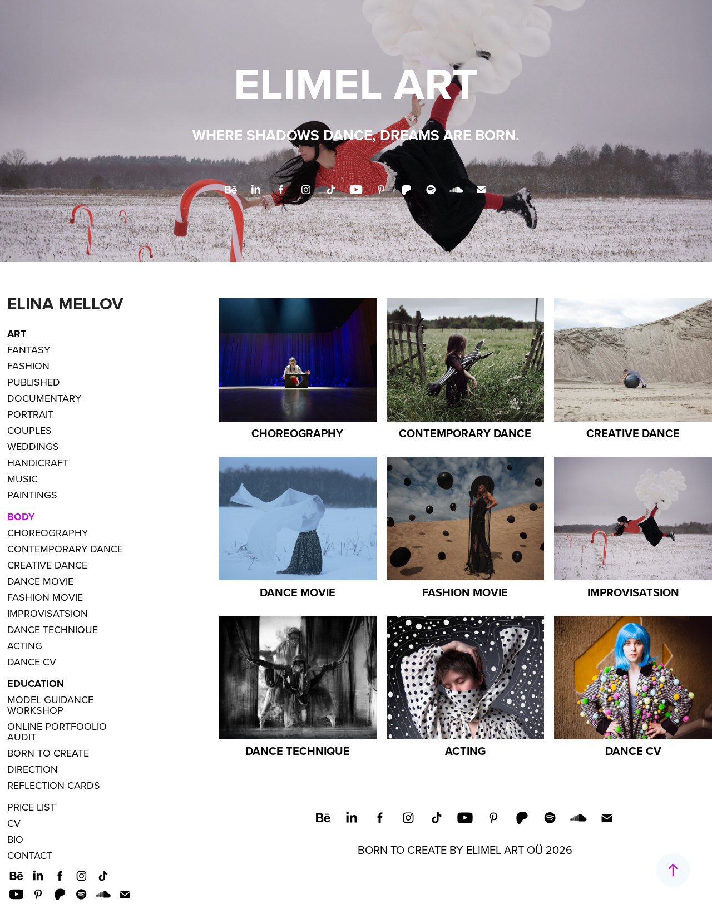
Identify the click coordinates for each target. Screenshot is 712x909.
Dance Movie (40, 581)
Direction (32, 769)
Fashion (28, 366)
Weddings (33, 446)
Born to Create (48, 753)
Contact (29, 855)
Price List (31, 807)
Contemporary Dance (65, 549)
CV (14, 823)
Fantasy (28, 350)
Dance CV (31, 662)
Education (35, 683)
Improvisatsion (47, 613)
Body (21, 517)
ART (16, 334)
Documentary (44, 398)
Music (22, 479)
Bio (15, 839)
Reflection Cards (53, 785)
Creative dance (47, 565)
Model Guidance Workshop (50, 705)
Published (33, 382)
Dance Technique (52, 629)
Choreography (47, 533)
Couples (29, 430)
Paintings (32, 495)
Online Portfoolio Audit (57, 731)
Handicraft (37, 463)
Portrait (30, 414)
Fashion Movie (45, 597)
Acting (24, 646)
